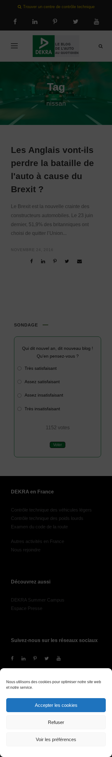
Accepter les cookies (56, 705)
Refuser (56, 722)
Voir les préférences (56, 739)
